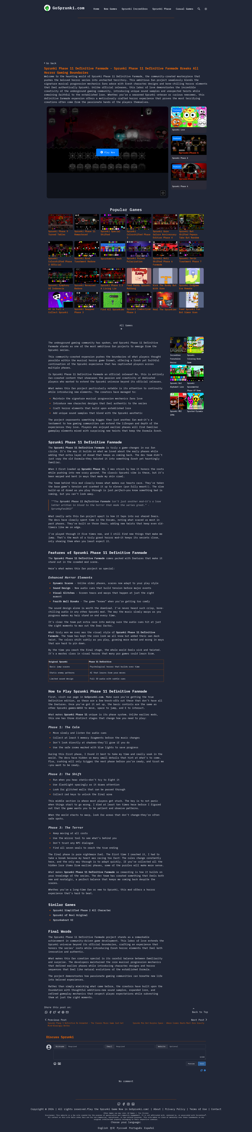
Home (96, 8)
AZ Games (131, 1113)
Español (149, 1128)
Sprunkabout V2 (63, 920)
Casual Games (184, 8)
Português (135, 1128)
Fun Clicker (143, 1113)
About (157, 1109)
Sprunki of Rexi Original (70, 915)
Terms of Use (198, 1109)
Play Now (109, 152)
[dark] (206, 9)
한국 (112, 1128)
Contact (216, 1109)
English (103, 1128)
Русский (122, 1128)
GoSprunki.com (93, 696)
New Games (110, 8)
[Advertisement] (126, 37)
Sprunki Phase (161, 8)
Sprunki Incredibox (135, 8)
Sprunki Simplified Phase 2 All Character (82, 910)
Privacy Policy (175, 1109)
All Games (126, 325)
